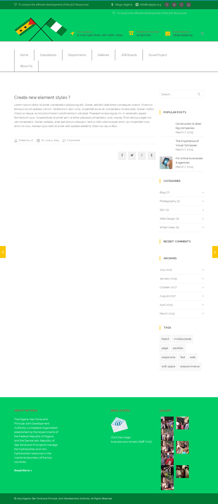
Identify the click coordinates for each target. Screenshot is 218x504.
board (165, 338)
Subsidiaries (48, 55)
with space (168, 366)
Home (24, 55)
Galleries (103, 55)
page (165, 348)
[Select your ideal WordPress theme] (215, 252)
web (192, 357)
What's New (167, 227)
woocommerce (189, 366)
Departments (77, 55)
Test (182, 357)
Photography (168, 201)
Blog (163, 192)
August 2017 (168, 296)
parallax (178, 348)
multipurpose (182, 338)
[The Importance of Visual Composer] (3, 252)
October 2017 (168, 287)
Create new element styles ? (42, 97)
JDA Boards (129, 55)
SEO (162, 209)
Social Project (158, 55)
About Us (26, 66)
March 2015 (167, 313)
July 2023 (166, 269)
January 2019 (168, 278)
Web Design (167, 218)
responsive (168, 357)
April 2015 (166, 304)
